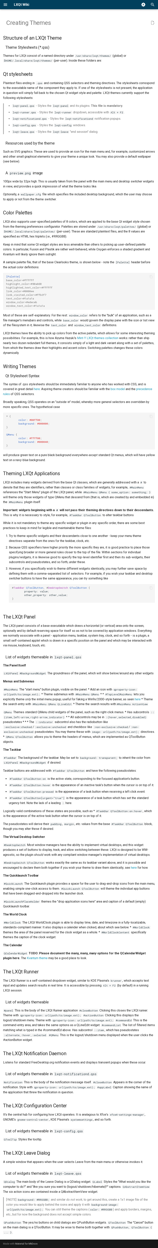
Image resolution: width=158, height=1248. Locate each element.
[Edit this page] (152, 22)
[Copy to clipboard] (151, 276)
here (37, 389)
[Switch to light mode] (143, 4)
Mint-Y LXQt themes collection (97, 338)
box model (118, 389)
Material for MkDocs (26, 1243)
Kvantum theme (37, 958)
